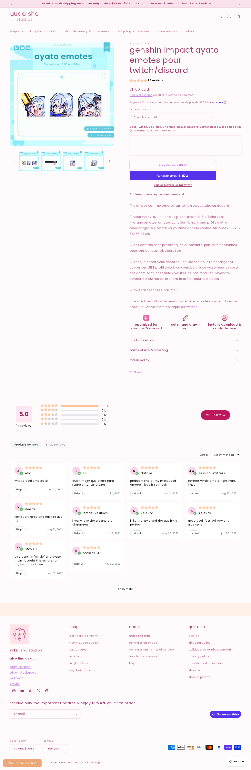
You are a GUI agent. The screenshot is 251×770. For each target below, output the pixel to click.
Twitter (191, 307)
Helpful (20, 489)
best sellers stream (83, 636)
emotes (75, 656)
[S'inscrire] (76, 713)
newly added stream (84, 642)
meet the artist (140, 636)
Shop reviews (55, 445)
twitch (15, 683)
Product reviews (26, 445)
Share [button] (138, 372)
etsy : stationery (23, 672)
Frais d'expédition (141, 95)
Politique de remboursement (210, 649)
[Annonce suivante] (240, 3)
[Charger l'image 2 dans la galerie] (51, 161)
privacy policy (199, 656)
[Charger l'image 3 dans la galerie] (72, 161)
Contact (195, 636)
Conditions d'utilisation (205, 663)
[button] (34, 31)
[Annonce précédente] (11, 3)
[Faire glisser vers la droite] (109, 161)
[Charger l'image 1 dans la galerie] (29, 161)
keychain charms (82, 670)
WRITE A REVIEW (215, 415)
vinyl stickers (78, 663)
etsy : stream (21, 667)
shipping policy (200, 642)
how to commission (143, 656)
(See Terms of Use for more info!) (185, 129)
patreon (16, 678)
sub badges (77, 649)
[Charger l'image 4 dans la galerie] (94, 161)
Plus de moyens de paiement (173, 185)
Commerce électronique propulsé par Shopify (75, 762)
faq (131, 663)
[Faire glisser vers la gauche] (14, 161)
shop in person (199, 677)
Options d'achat (140, 109)
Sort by (204, 454)
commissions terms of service (151, 649)
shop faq (195, 670)
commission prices (143, 642)
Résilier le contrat (22, 763)
